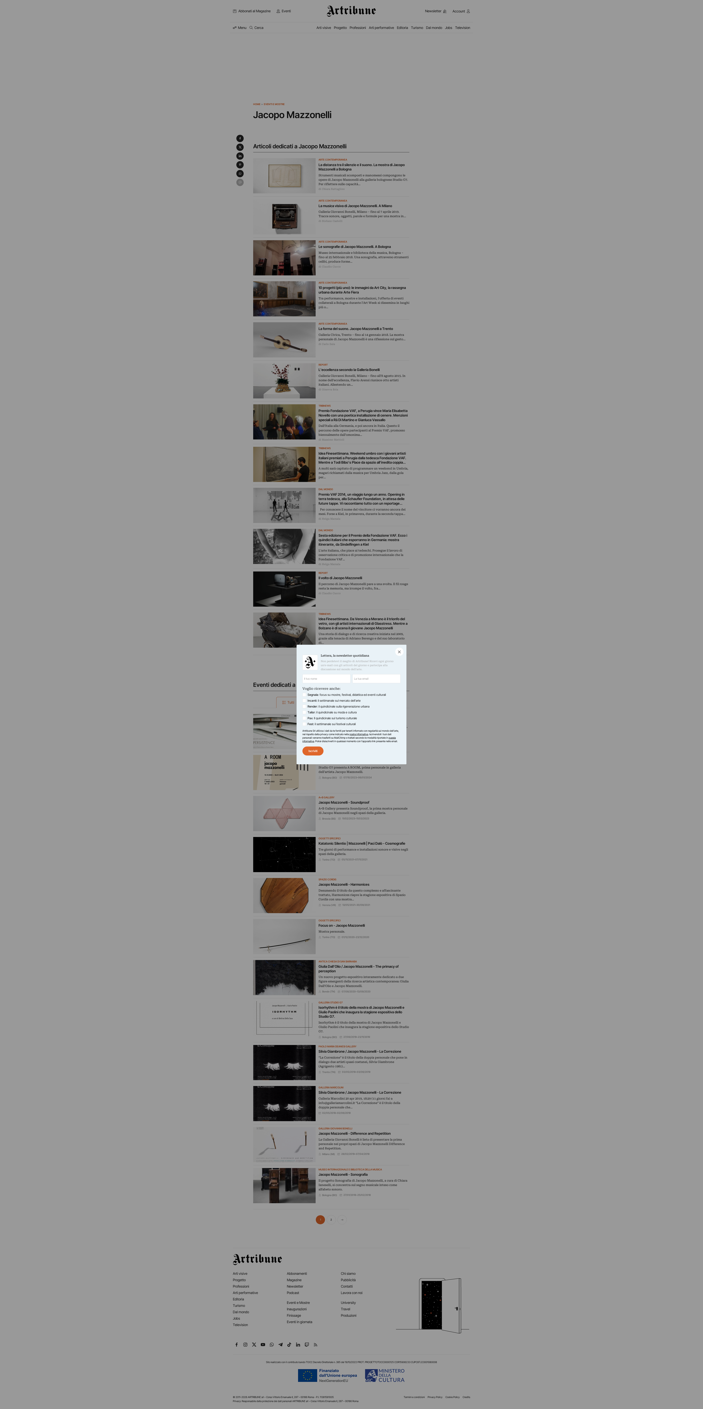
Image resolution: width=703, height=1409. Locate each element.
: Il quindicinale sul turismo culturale (332, 718)
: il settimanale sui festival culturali (332, 724)
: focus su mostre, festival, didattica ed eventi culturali (347, 695)
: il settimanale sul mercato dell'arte (334, 700)
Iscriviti (312, 751)
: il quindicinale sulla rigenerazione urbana (338, 706)
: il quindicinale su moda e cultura (332, 712)
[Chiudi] (399, 652)
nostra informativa (358, 734)
